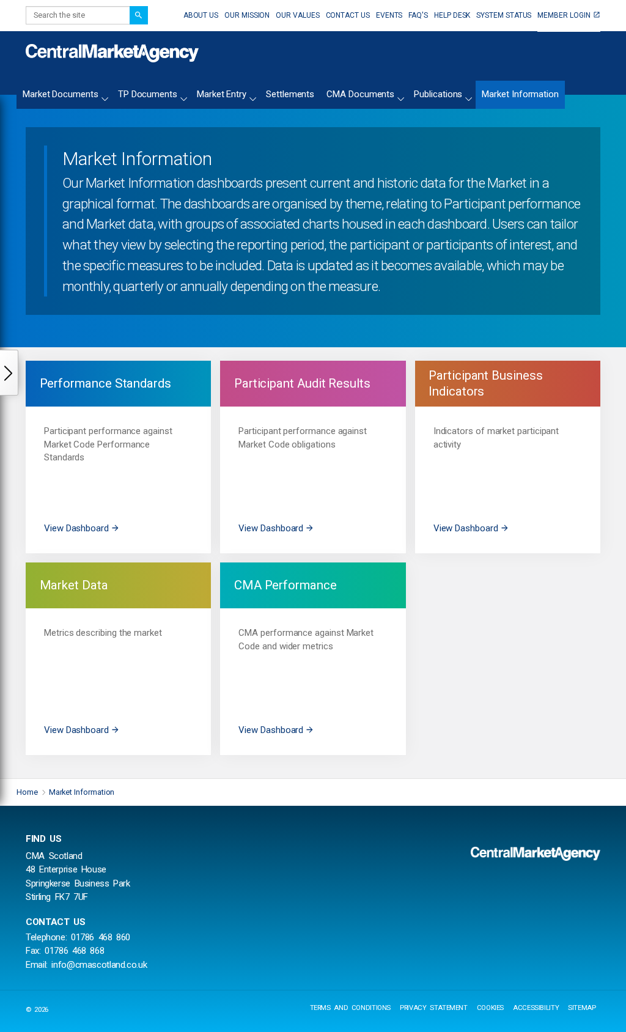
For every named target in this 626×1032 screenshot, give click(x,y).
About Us (200, 15)
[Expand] (104, 97)
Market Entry (221, 94)
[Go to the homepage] (535, 853)
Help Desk (452, 15)
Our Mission (247, 15)
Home (27, 792)
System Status (503, 15)
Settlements (290, 94)
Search (139, 15)
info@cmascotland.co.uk (99, 964)
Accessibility (536, 1008)
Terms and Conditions (350, 1008)
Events (389, 15)
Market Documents (60, 94)
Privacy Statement (434, 1008)
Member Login (563, 15)
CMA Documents (360, 94)
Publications (438, 94)
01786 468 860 (100, 937)
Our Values (297, 15)
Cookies (490, 1008)
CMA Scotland (112, 53)
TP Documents (147, 94)
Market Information (520, 94)
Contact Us (348, 15)
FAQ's (418, 15)
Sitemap (581, 1008)
